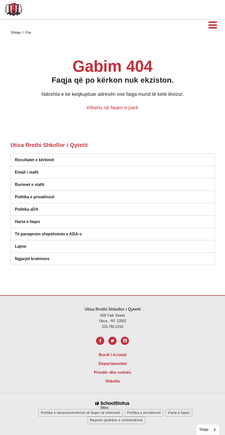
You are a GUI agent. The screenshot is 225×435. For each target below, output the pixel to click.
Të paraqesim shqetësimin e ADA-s (48, 234)
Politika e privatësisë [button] (144, 413)
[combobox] (208, 429)
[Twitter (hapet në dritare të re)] (112, 341)
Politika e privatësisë (34, 196)
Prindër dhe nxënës (112, 372)
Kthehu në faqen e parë (112, 107)
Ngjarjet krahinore (32, 258)
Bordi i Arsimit (112, 354)
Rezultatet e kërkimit (34, 159)
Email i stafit (26, 172)
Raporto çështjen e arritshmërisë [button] (116, 420)
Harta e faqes (27, 221)
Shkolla (112, 381)
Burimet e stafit (29, 184)
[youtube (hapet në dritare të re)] (125, 341)
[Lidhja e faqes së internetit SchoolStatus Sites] (112, 405)
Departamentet (113, 363)
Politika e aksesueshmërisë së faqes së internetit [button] (80, 413)
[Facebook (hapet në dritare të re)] (100, 341)
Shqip (203, 429)
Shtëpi (16, 32)
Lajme (20, 246)
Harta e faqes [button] (179, 413)
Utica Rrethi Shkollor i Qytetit (49, 145)
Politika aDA (26, 209)
